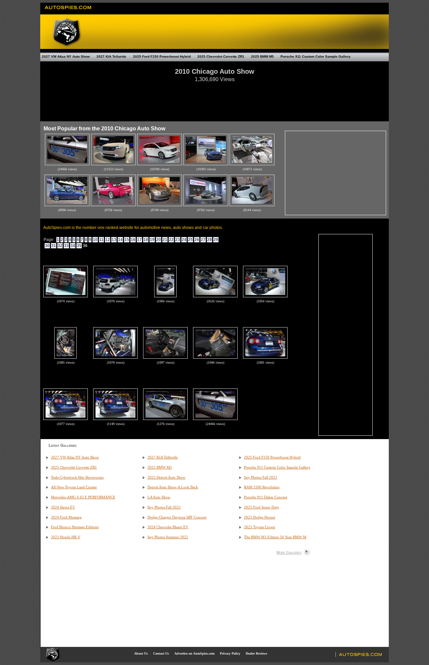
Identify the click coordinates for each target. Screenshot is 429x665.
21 (165, 239)
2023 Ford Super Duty (261, 507)
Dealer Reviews (256, 653)
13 (114, 239)
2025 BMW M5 (262, 56)
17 (139, 239)
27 (203, 239)
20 (158, 239)
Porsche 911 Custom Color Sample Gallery (316, 56)
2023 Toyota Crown (259, 527)
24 (184, 239)
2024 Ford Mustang (66, 517)
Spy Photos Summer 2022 (167, 537)
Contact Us (161, 653)
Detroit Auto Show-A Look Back (172, 487)
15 (126, 239)
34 (72, 245)
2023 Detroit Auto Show (166, 477)
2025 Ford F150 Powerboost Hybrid (162, 56)
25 (190, 239)
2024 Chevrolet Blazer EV (167, 527)
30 (47, 245)
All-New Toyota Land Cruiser (74, 487)
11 (101, 239)
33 (66, 245)
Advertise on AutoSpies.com (194, 653)
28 (209, 239)
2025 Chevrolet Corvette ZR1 (220, 56)
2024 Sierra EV (63, 507)
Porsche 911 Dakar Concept (265, 497)
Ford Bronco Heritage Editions (75, 527)
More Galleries (289, 552)
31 (53, 245)
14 (120, 239)
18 (145, 239)
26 (196, 239)
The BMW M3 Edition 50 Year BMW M (275, 537)
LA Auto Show (158, 497)
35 (79, 245)
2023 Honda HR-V (65, 537)
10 (95, 239)
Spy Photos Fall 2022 (164, 507)
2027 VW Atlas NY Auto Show (66, 56)
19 (152, 239)
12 (107, 239)
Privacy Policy (230, 653)
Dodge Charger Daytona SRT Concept (176, 517)
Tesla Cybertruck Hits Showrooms (77, 477)
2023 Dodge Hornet (259, 517)
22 (171, 239)
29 (215, 239)
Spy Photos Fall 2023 (260, 477)
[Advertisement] (214, 98)
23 (177, 239)
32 (60, 245)
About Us (141, 653)
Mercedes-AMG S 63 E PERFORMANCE (83, 497)
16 (133, 239)
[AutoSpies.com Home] (68, 11)
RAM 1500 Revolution (262, 487)
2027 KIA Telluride (111, 56)
